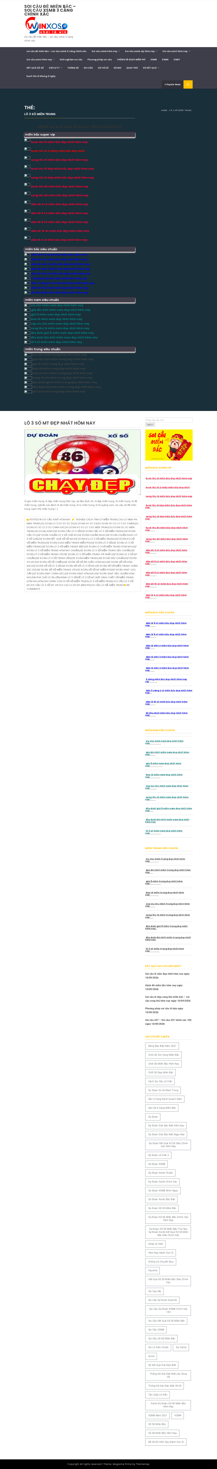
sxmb (151, 1356)
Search (150, 425)
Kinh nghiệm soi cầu (71, 59)
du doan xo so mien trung (163, 1090)
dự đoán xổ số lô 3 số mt (78, 566)
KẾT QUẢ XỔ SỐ (35, 67)
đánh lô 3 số (69, 577)
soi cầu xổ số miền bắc (161, 1338)
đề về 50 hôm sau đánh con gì (166, 1442)
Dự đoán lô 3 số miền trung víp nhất (87, 554)
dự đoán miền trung (84, 558)
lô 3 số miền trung (101, 581)
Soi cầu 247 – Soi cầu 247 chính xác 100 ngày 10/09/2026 (168, 1022)
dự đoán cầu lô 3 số (66, 531)
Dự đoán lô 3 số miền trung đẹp (63, 546)
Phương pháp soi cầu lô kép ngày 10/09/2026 (164, 1010)
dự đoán (153, 1116)
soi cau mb (154, 1291)
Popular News (173, 84)
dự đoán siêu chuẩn (112, 558)
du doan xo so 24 (85, 523)
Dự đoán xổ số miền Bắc (162, 1208)
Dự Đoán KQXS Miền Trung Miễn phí (68, 542)
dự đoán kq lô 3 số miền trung (94, 539)
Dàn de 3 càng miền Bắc (162, 1107)
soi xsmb (181, 1347)
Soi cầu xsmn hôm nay (39, 59)
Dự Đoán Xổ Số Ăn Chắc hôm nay (85, 562)
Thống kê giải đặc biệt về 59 (164, 1385)
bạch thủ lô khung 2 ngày (41, 76)
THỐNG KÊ (73, 67)
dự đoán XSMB (156, 1164)
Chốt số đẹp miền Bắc (160, 1072)
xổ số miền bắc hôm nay (162, 1433)
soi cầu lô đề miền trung (107, 585)
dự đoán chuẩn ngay (91, 535)
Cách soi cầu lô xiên (160, 1081)
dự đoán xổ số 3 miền (49, 562)
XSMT (177, 59)
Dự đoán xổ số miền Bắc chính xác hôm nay (168, 1219)
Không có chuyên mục (161, 1261)
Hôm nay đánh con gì (160, 1252)
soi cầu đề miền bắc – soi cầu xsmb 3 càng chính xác (50, 10)
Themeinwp (143, 1464)
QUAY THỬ (132, 67)
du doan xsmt (44, 531)
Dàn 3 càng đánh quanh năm (165, 1099)
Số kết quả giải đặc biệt (162, 1365)
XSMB (153, 59)
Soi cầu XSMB (156, 1329)
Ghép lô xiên (155, 1243)
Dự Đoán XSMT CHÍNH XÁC (48, 573)
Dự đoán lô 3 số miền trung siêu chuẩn (105, 550)
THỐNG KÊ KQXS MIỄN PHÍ (131, 59)
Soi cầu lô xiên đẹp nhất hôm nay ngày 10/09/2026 (167, 975)
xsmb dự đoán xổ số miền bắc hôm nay (168, 1405)
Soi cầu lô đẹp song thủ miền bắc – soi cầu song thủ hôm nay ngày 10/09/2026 (168, 999)
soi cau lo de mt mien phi (74, 585)
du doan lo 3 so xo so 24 (57, 523)
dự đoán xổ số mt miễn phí (93, 569)
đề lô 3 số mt (86, 577)
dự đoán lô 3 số (101, 542)
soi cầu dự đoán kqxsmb (162, 1300)
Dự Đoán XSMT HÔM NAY (80, 573)
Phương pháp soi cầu (100, 59)
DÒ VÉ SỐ (103, 67)
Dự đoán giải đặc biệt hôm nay (166, 1125)
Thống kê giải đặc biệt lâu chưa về (168, 1375)
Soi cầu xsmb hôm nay (104, 51)
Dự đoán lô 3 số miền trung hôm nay (108, 546)
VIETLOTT (54, 67)
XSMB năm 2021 (157, 1415)
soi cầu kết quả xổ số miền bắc (166, 1320)
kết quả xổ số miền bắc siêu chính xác (168, 1281)
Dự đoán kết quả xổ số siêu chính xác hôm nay (168, 1145)
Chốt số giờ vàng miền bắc (163, 1054)
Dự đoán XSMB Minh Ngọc (163, 1190)
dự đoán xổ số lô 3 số (46, 566)
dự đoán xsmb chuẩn (160, 1172)
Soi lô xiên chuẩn (158, 1347)
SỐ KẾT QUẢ (149, 67)
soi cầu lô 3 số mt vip (45, 585)
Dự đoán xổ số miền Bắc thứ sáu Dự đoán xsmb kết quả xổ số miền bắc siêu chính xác (168, 1232)
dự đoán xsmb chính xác (162, 1181)
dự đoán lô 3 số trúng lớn (53, 558)
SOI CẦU (88, 67)
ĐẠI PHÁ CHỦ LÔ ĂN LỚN (46, 577)
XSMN (165, 59)
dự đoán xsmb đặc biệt (161, 1199)
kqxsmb (153, 1270)
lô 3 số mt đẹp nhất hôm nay (59, 423)
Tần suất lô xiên (158, 1394)
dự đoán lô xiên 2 (158, 1155)
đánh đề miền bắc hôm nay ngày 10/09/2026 (163, 987)
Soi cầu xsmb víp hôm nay (140, 51)
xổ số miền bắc (157, 1424)
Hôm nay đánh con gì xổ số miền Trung (63, 581)
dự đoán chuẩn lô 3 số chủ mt (57, 535)
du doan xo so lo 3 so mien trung (87, 527)
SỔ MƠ (117, 67)
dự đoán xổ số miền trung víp (56, 569)
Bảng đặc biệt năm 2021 (162, 1046)
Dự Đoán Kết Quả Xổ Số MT (56, 539)
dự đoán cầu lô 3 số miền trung (102, 531)
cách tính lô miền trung (102, 519)
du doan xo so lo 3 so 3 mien (116, 523)
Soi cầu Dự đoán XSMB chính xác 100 (168, 1310)
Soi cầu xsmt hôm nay (175, 51)
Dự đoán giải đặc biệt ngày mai (166, 1134)
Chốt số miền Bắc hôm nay (163, 1063)
